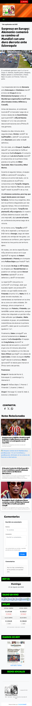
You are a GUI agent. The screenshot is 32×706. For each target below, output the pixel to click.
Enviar (22, 554)
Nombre (8, 526)
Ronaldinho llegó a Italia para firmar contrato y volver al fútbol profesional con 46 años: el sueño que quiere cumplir (15, 503)
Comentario (9, 534)
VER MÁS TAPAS (16, 665)
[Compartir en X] (8, 408)
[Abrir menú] (3, 19)
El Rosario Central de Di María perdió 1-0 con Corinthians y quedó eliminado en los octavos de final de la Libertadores (15, 470)
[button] (18, 1)
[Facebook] (29, 1)
